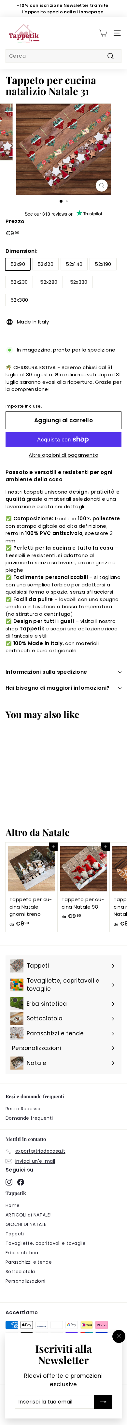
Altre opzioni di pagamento (63, 455)
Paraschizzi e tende (29, 1262)
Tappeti (15, 1234)
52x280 (48, 282)
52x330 (79, 282)
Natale (55, 832)
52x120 (45, 264)
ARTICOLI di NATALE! (28, 1215)
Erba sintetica (22, 1252)
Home (13, 1205)
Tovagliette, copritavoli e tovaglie (46, 1243)
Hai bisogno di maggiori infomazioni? (57, 688)
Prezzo (15, 221)
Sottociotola (20, 1271)
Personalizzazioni (25, 1281)
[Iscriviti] (103, 1402)
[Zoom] (101, 186)
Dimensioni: (21, 251)
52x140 (74, 264)
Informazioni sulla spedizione (46, 672)
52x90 (17, 264)
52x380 (19, 299)
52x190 (103, 264)
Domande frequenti (29, 1118)
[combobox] (63, 56)
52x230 (19, 282)
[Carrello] (103, 33)
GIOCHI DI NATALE (26, 1224)
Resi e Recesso (23, 1108)
